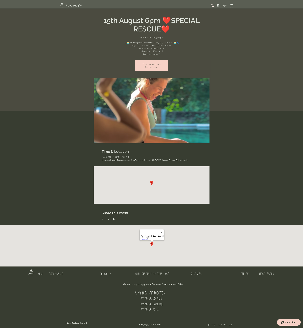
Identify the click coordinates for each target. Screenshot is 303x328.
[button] (213, 5)
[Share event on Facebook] (103, 219)
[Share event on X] (108, 219)
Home (40, 273)
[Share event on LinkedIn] (114, 219)
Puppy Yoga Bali (74, 5)
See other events (151, 67)
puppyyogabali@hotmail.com (152, 324)
